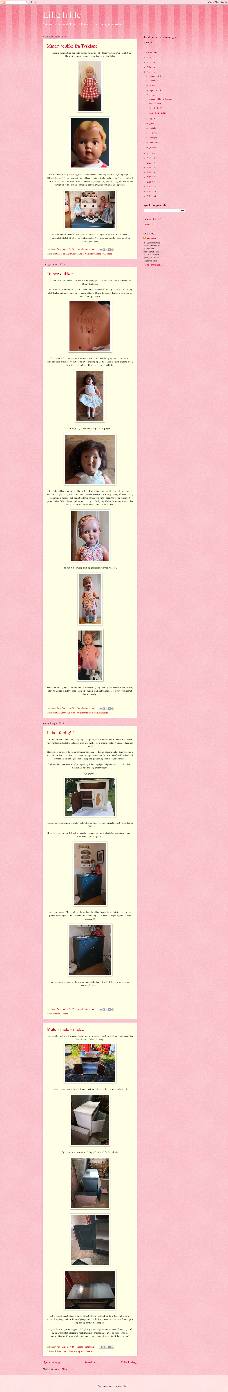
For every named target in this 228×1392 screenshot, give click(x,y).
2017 (149, 177)
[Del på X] (106, 249)
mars (152, 137)
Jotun (65, 1351)
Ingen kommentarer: (86, 249)
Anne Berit (152, 238)
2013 (149, 196)
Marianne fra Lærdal (70, 253)
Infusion (59, 1351)
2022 (149, 153)
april (152, 132)
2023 (149, 71)
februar (153, 142)
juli (151, 118)
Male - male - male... (66, 1029)
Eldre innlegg (129, 1362)
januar (152, 147)
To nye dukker (60, 273)
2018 (149, 172)
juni (151, 123)
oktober (153, 85)
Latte (71, 1351)
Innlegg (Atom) (60, 1368)
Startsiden (90, 1362)
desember (154, 75)
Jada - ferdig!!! (60, 732)
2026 (149, 57)
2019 (149, 167)
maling (77, 1351)
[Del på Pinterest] (112, 249)
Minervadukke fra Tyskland (72, 46)
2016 (149, 181)
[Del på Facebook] (109, 249)
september (154, 90)
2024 (149, 67)
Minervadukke (94, 253)
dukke (57, 253)
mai (151, 128)
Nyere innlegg (51, 1362)
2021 (149, 157)
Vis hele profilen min (152, 264)
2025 (149, 62)
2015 (149, 186)
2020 (149, 162)
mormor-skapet (61, 1013)
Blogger (126, 1385)
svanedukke (107, 253)
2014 (149, 191)
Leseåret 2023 (149, 224)
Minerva (83, 253)
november (154, 80)
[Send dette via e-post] (100, 249)
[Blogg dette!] (103, 249)
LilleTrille (62, 14)
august (153, 94)
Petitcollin (93, 712)
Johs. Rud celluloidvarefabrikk (75, 712)
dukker (58, 712)
